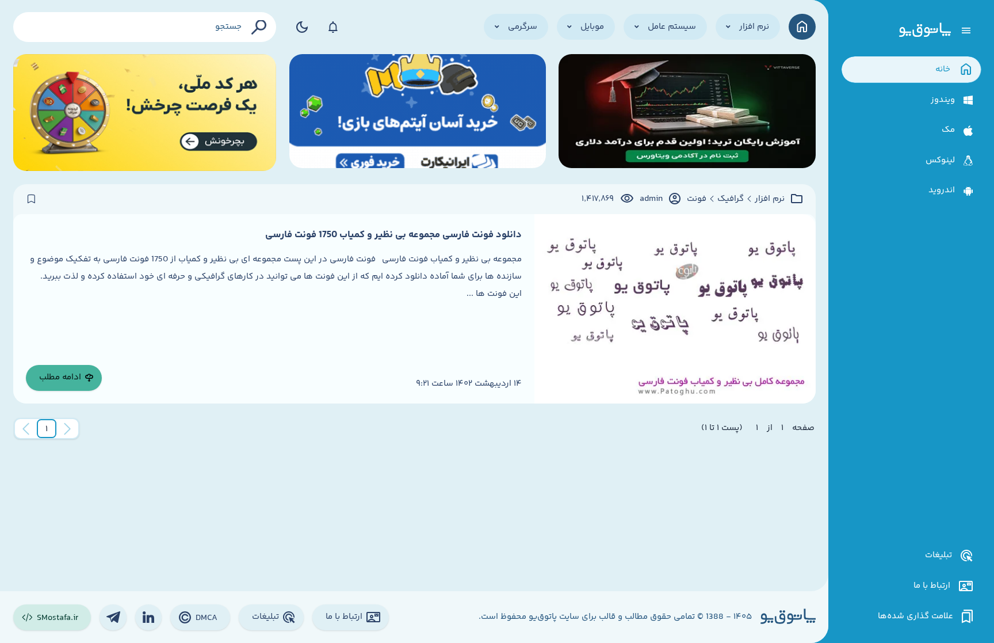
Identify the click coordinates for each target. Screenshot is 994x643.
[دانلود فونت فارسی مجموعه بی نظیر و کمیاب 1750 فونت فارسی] (674, 309)
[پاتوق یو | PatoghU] (925, 30)
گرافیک (730, 199)
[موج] (687, 112)
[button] (46, 429)
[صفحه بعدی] (26, 429)
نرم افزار (770, 199)
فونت (696, 199)
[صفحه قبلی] (67, 429)
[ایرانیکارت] (417, 112)
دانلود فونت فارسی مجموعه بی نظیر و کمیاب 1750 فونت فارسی (393, 234)
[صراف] (145, 112)
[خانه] (802, 27)
